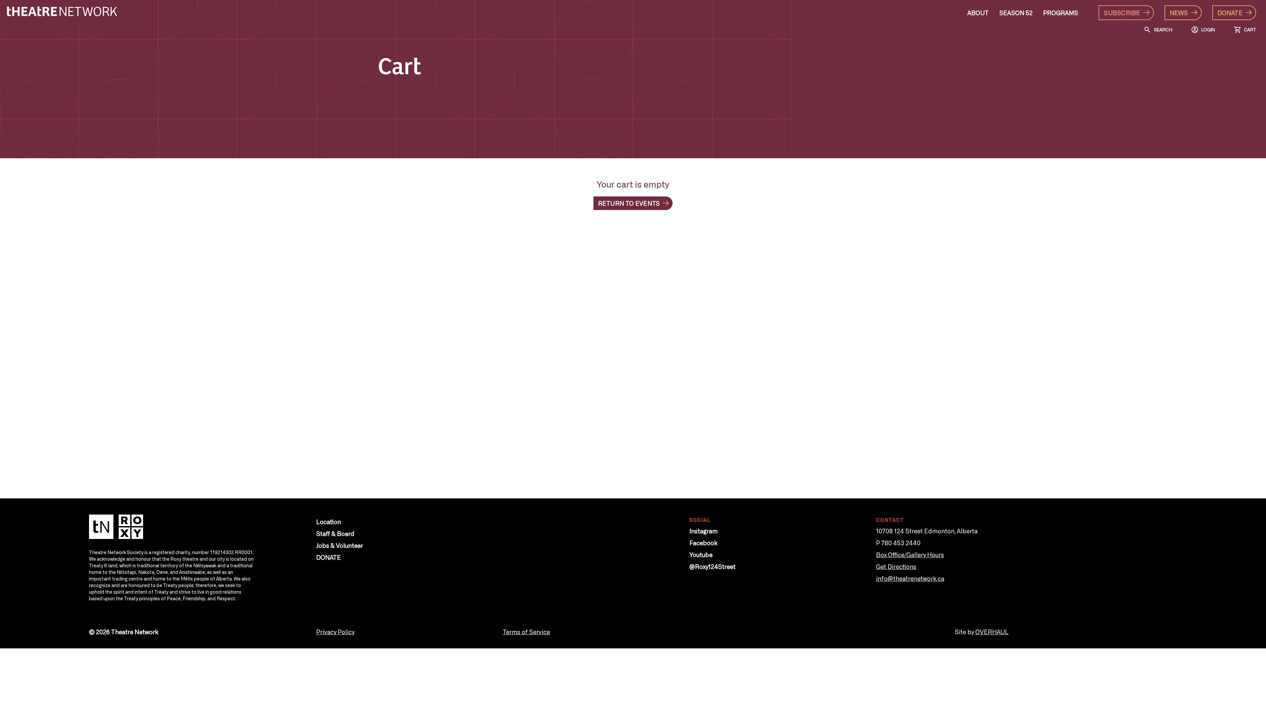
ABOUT (978, 12)
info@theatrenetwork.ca (910, 578)
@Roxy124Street (712, 566)
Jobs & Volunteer (339, 545)
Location (328, 521)
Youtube (700, 554)
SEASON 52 (1016, 12)
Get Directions (896, 566)
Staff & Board (335, 533)
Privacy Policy (335, 631)
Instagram (703, 530)
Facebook (703, 542)
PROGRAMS (1060, 12)
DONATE (328, 557)
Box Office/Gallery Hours (910, 554)
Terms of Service (526, 631)
